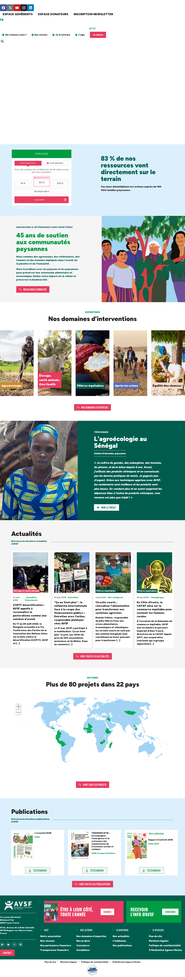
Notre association (50, 936)
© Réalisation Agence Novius (165, 950)
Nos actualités (121, 936)
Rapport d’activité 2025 (160, 840)
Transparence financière (54, 950)
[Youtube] (17, 7)
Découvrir (8, 385)
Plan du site (155, 936)
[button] (2, 41)
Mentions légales (158, 940)
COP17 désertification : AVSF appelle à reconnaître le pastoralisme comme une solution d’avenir (30, 612)
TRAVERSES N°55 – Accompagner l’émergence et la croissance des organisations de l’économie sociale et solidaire (102, 841)
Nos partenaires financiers (55, 945)
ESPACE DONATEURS (53, 14)
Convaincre (83, 945)
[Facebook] (3, 7)
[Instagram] (23, 7)
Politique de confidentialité (165, 945)
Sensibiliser (83, 950)
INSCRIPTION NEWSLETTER (93, 14)
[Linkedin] (30, 7)
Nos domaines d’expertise (91, 936)
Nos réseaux (47, 940)
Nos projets (83, 940)
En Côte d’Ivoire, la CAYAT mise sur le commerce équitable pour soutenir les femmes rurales (154, 609)
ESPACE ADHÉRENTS (18, 14)
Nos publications (122, 945)
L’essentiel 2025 (43, 833)
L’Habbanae (119, 940)
